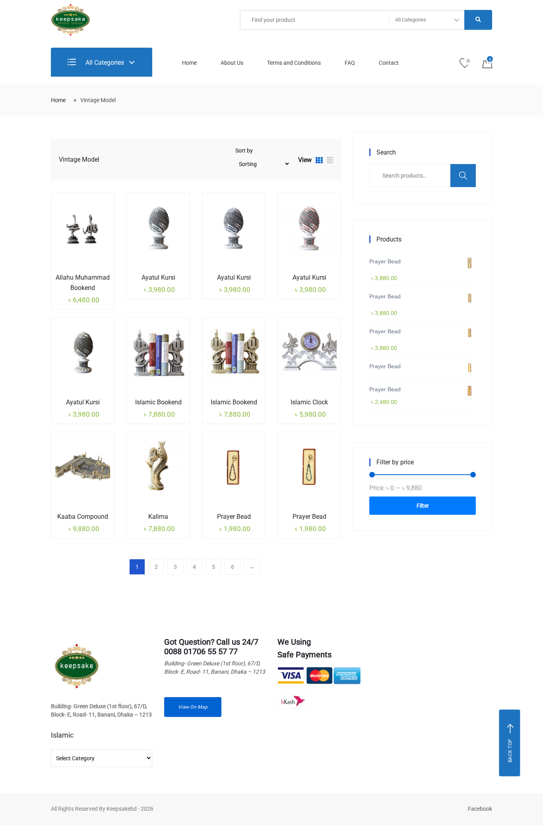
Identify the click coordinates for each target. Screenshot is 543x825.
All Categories (104, 62)
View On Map (193, 707)
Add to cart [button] (71, 276)
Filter (423, 505)
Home (189, 63)
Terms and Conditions (294, 63)
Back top (510, 750)
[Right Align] (478, 20)
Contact (389, 63)
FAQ (350, 63)
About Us (232, 63)
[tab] (319, 161)
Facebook (480, 809)
